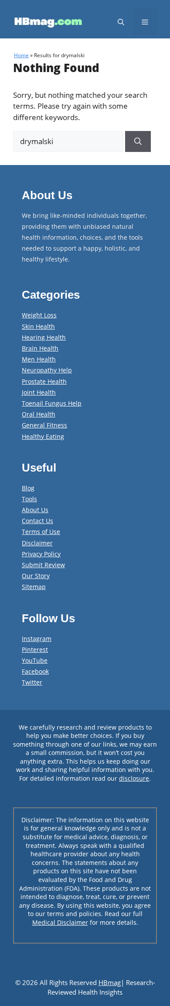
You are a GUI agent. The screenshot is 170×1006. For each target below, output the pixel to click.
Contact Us (37, 521)
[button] (121, 22)
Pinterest (35, 649)
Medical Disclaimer (60, 922)
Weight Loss (39, 315)
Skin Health (38, 326)
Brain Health (40, 348)
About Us (35, 510)
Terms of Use (41, 531)
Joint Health (39, 392)
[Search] (138, 141)
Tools (29, 499)
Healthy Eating (43, 436)
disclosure (134, 778)
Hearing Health (44, 337)
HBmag (110, 982)
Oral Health (38, 414)
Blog (28, 488)
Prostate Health (44, 381)
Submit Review (43, 565)
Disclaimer (37, 543)
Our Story (36, 576)
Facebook (35, 671)
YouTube (35, 660)
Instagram (36, 638)
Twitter (32, 682)
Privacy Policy (41, 554)
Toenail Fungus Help (52, 403)
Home (21, 55)
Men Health (39, 359)
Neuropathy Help (47, 370)
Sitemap (34, 586)
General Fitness (44, 425)
